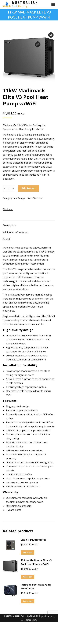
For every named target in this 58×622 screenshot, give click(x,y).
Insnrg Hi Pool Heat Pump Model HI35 (36, 586)
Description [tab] (9, 225)
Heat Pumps (19, 198)
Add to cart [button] (27, 553)
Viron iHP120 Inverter (33, 539)
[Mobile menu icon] (53, 4)
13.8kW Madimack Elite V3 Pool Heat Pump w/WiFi (36, 562)
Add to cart (28, 188)
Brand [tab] (6, 239)
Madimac (8, 209)
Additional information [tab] (15, 232)
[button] (51, 35)
